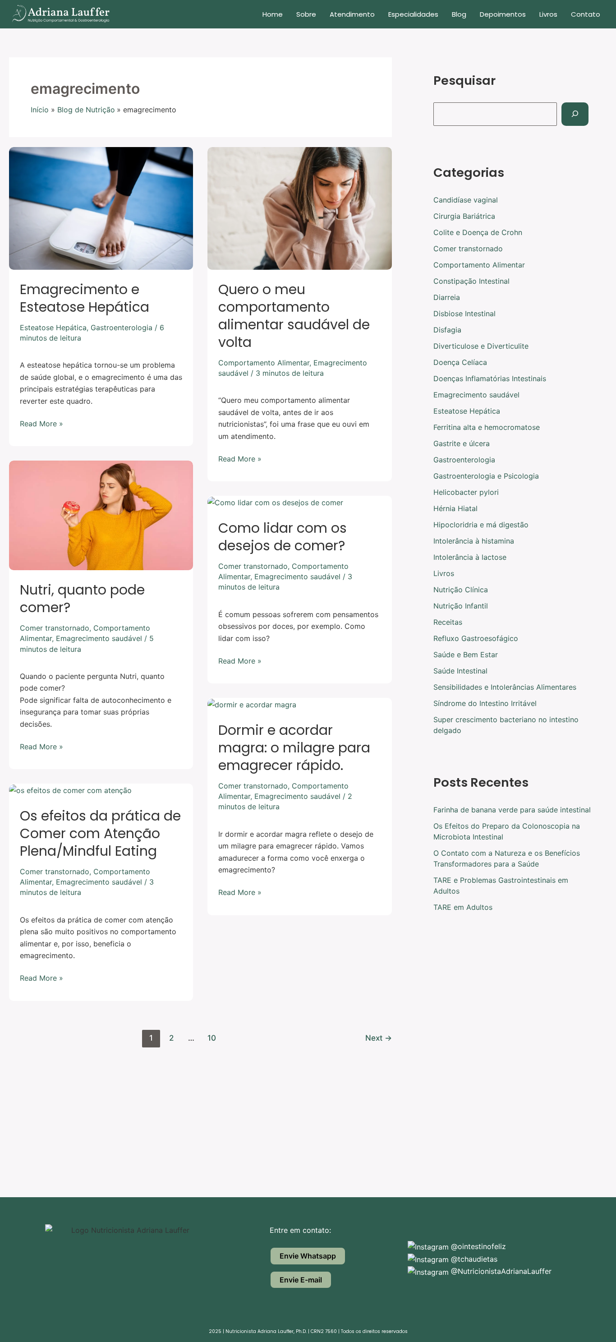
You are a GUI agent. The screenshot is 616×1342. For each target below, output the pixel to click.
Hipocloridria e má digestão (481, 524)
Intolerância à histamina (473, 540)
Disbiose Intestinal (464, 313)
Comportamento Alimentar (263, 362)
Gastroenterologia (121, 327)
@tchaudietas (473, 1259)
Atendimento (352, 14)
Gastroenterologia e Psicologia (486, 475)
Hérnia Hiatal (455, 508)
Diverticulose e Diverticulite (481, 345)
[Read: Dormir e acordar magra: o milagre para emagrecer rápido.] (251, 703)
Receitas (447, 622)
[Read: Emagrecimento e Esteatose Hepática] (101, 207)
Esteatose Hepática (53, 327)
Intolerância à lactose (469, 557)
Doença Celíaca (460, 362)
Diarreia (446, 297)
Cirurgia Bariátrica (464, 216)
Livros (548, 14)
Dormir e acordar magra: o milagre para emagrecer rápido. (294, 747)
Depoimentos (503, 14)
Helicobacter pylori (466, 492)
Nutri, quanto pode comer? (82, 598)
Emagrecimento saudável (99, 638)
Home (272, 14)
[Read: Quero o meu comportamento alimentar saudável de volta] (299, 207)
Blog (459, 14)
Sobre (306, 14)
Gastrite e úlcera (461, 443)
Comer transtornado (54, 627)
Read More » (41, 423)
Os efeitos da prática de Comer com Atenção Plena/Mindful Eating (100, 833)
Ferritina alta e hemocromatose (486, 427)
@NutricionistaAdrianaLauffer (500, 1271)
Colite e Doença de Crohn (477, 232)
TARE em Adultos (462, 907)
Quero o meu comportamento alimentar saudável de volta (294, 316)
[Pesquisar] (574, 114)
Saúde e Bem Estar (465, 654)
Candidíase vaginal (465, 199)
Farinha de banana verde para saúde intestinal (512, 809)
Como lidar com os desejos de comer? (282, 536)
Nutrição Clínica (460, 589)
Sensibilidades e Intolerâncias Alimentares (504, 687)
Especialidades (413, 14)
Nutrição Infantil (460, 605)
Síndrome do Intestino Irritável (485, 703)
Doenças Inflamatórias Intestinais (489, 378)
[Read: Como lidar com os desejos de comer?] (275, 501)
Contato (585, 14)
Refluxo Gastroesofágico (475, 638)
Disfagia (447, 329)
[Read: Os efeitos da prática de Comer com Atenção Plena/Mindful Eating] (70, 789)
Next (378, 1037)
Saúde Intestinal (460, 670)
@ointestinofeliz (477, 1246)
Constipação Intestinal (471, 281)
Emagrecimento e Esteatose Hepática (84, 298)
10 (211, 1037)
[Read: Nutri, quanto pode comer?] (101, 514)
